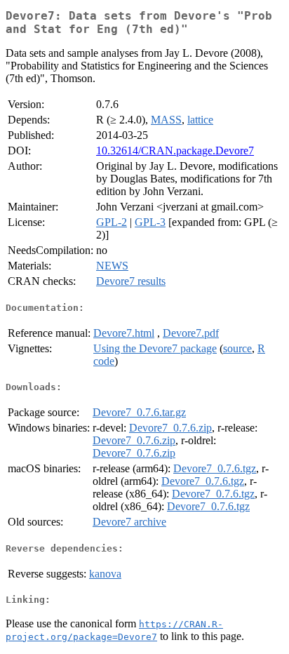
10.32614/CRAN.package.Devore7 (175, 150)
